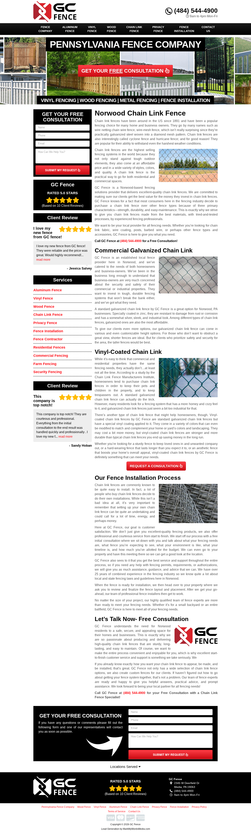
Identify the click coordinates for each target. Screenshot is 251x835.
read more (43, 259)
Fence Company (45, 29)
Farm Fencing (44, 364)
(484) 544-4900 (195, 10)
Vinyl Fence (92, 29)
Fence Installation (184, 29)
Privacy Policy (199, 807)
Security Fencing (47, 372)
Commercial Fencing (50, 356)
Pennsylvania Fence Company (58, 807)
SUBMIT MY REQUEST (61, 170)
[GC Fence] (62, 787)
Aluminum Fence (69, 29)
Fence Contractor (48, 339)
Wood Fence (111, 29)
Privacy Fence (158, 29)
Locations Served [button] (124, 767)
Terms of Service (117, 811)
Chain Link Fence (134, 29)
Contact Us (208, 29)
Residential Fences (49, 347)
